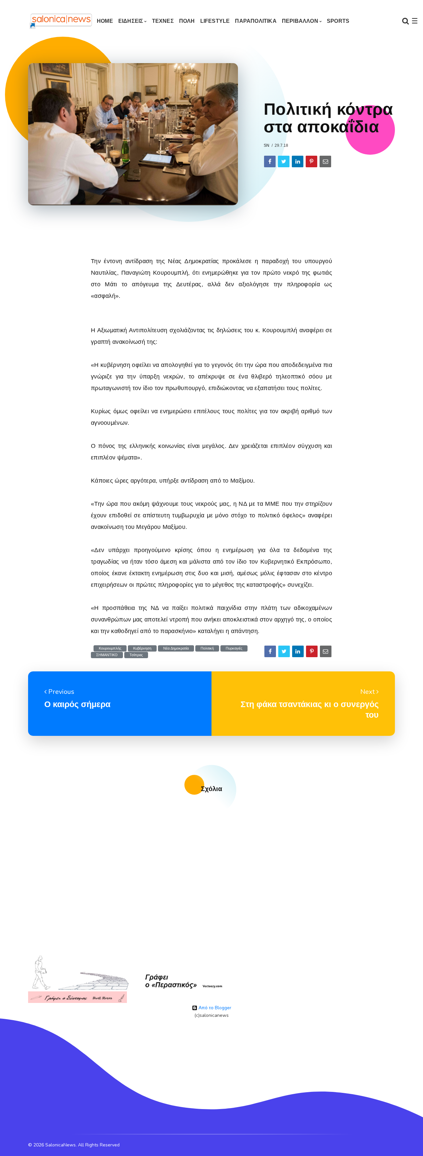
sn (266, 145)
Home (105, 21)
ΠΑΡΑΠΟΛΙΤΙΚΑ (255, 21)
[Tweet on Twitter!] (283, 161)
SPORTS (338, 21)
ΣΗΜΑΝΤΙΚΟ (107, 655)
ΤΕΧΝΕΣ (163, 21)
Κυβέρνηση (142, 648)
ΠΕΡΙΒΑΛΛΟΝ (300, 21)
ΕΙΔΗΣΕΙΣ (130, 21)
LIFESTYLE (215, 21)
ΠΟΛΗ (187, 21)
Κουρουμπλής (110, 648)
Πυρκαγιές (234, 648)
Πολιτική (207, 648)
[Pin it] (311, 161)
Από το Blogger (214, 1008)
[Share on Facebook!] (270, 161)
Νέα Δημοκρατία (176, 648)
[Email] (325, 161)
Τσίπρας (136, 655)
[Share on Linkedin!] (297, 161)
